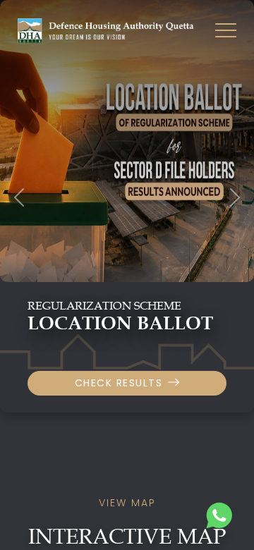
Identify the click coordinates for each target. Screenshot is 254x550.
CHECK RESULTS (119, 383)
